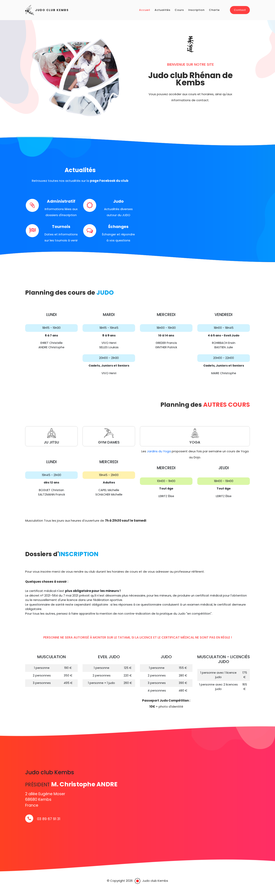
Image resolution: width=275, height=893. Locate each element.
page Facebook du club (109, 181)
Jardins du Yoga (159, 451)
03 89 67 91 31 (48, 818)
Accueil (144, 10)
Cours (179, 10)
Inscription (196, 10)
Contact (240, 10)
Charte (214, 10)
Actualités (162, 10)
